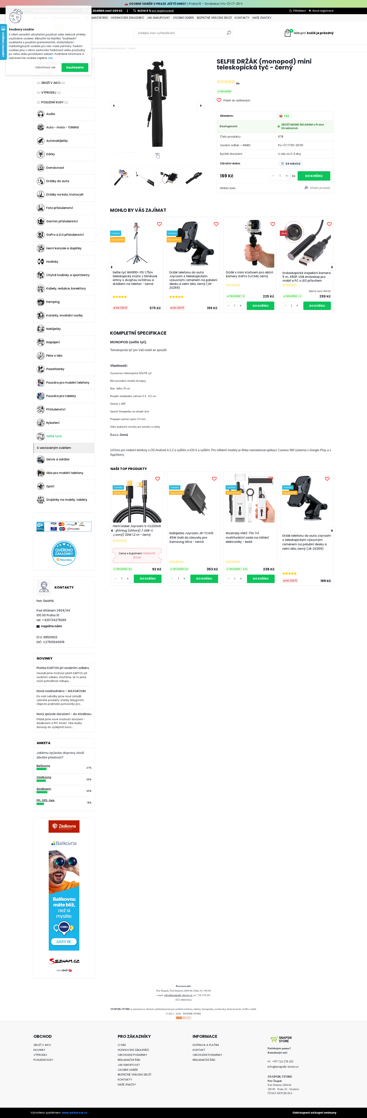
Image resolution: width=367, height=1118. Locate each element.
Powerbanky (55, 369)
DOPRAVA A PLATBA (206, 1045)
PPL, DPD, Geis (45, 800)
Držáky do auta (57, 181)
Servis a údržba (57, 459)
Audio (50, 114)
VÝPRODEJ (40, 1055)
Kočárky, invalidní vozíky (64, 315)
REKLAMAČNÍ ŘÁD (96, 18)
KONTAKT (199, 1050)
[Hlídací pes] (304, 188)
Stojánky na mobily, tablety (66, 500)
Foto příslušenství (59, 208)
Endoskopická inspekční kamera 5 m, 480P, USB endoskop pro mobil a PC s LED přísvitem (307, 277)
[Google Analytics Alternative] (183, 1018)
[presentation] (114, 105)
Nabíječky (53, 329)
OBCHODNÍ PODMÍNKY (207, 1055)
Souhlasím (75, 67)
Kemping (53, 302)
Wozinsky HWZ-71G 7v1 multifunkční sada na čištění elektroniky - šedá (247, 537)
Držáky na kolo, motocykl (64, 194)
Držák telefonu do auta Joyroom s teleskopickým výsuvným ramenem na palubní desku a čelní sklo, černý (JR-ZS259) (193, 280)
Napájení (53, 342)
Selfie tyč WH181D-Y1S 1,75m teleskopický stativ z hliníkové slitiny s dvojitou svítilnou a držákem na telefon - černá (135, 278)
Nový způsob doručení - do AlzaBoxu (64, 714)
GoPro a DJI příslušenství (65, 235)
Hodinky (52, 262)
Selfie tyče (54, 436)
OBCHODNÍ (125, 1055)
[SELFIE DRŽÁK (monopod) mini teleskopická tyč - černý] (157, 105)
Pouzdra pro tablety (61, 396)
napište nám (51, 626)
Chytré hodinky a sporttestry (68, 275)
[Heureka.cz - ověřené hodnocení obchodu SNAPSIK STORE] (64, 543)
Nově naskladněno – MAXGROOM (61, 691)
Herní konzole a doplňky (64, 248)
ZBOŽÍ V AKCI (42, 1045)
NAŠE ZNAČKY (262, 18)
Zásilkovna (44, 777)
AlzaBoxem (44, 789)
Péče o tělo (54, 356)
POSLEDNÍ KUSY (43, 1060)
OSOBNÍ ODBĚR (183, 18)
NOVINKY (39, 1050)
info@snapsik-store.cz (178, 995)
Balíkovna (43, 766)
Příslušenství (55, 409)
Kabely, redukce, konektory (66, 288)
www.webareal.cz (74, 1113)
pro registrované (163, 11)
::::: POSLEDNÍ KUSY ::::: (52, 102)
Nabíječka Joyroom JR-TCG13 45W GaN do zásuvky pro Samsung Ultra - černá (191, 537)
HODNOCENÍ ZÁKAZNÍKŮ (127, 18)
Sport (50, 486)
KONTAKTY (242, 18)
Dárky (50, 154)
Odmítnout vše (45, 67)
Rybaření (52, 423)
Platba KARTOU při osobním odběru (63, 668)
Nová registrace (323, 11)
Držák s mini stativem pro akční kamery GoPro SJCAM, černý (249, 274)
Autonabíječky (57, 141)
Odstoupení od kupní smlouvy (314, 1113)
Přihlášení (299, 11)
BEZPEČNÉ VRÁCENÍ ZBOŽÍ (214, 18)
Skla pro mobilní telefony (64, 473)
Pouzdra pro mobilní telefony (67, 383)
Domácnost (55, 168)
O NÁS (122, 1045)
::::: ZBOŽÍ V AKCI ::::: (51, 83)
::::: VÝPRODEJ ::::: (49, 93)
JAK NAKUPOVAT (158, 18)
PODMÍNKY (139, 1055)
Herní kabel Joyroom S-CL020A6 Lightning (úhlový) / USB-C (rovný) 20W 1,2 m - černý (137, 530)
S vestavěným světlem (54, 448)
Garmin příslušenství (62, 221)
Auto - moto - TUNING (62, 127)
